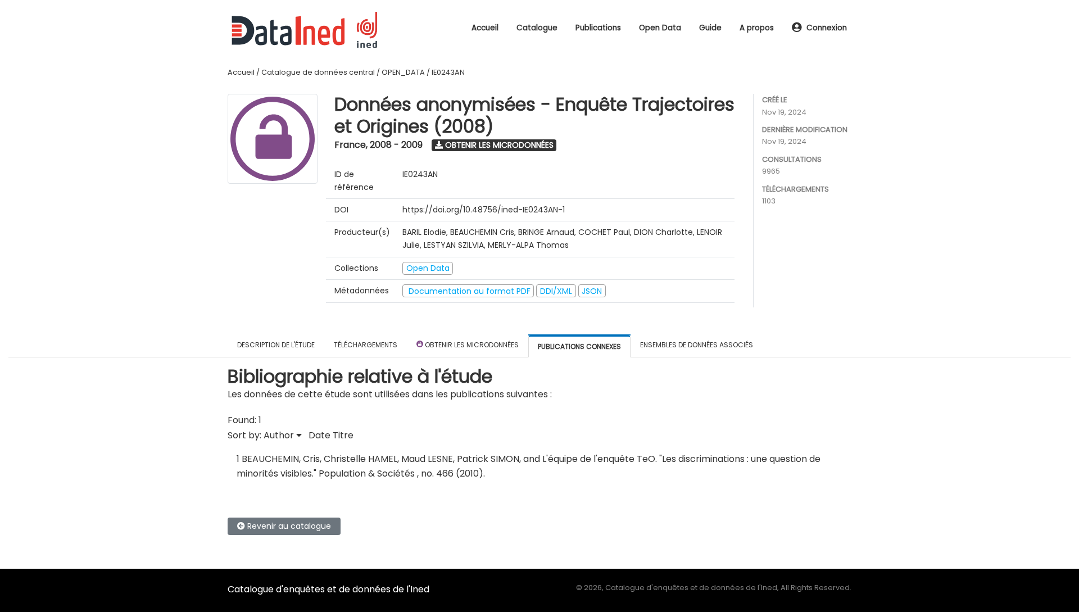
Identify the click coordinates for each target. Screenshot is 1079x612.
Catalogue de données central (318, 72)
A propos (757, 27)
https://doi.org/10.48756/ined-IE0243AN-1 (483, 209)
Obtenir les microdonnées (498, 145)
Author (280, 435)
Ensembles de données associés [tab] (696, 345)
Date (319, 435)
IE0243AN (448, 72)
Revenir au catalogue (288, 526)
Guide (710, 27)
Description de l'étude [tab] (276, 345)
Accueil (485, 27)
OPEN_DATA (403, 72)
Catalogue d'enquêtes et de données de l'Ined (328, 589)
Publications (598, 27)
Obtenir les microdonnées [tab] (471, 345)
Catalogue (536, 27)
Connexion (826, 27)
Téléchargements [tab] (365, 345)
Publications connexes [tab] (579, 346)
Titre (343, 435)
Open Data (660, 27)
